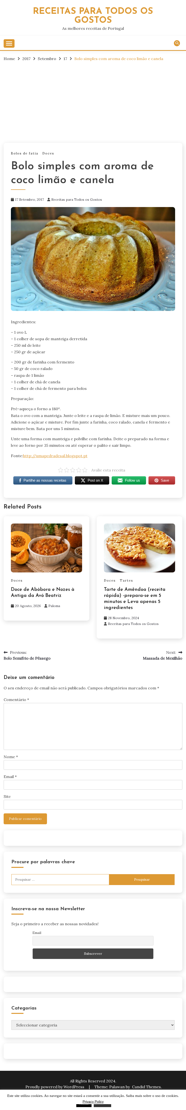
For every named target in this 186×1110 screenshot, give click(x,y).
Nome (11, 756)
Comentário (16, 699)
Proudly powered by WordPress (55, 1086)
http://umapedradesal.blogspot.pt (55, 455)
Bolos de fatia (24, 153)
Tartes (126, 580)
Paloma (54, 606)
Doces (48, 153)
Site (7, 796)
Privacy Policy (93, 1101)
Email (10, 776)
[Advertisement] (93, 102)
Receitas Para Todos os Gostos (93, 16)
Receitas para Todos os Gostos (76, 199)
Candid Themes (146, 1086)
